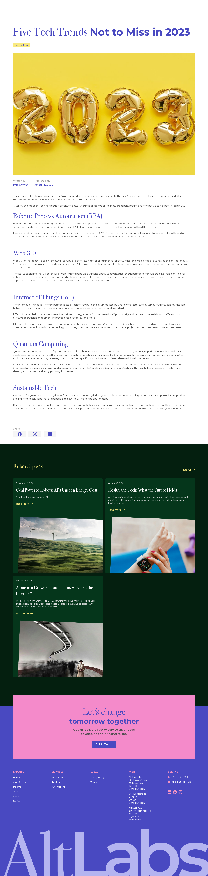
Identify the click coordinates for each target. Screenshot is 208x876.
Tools (15, 791)
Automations (58, 787)
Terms (93, 782)
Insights (17, 787)
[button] (24, 503)
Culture (16, 796)
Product (56, 782)
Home (16, 777)
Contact (17, 801)
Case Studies (19, 782)
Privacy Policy (97, 777)
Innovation (57, 777)
